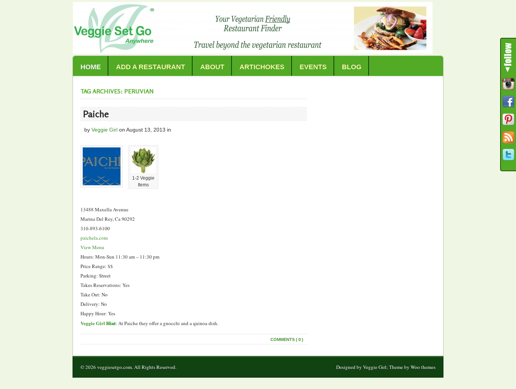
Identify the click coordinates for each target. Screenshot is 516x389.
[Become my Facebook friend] (508, 102)
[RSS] (508, 137)
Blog (352, 67)
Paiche (96, 113)
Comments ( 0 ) (286, 339)
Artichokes (261, 67)
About (212, 67)
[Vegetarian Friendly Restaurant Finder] (253, 51)
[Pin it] (508, 119)
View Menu (92, 247)
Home (90, 67)
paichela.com (94, 237)
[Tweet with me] (508, 155)
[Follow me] (508, 84)
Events (313, 67)
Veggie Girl (104, 130)
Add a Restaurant (150, 67)
